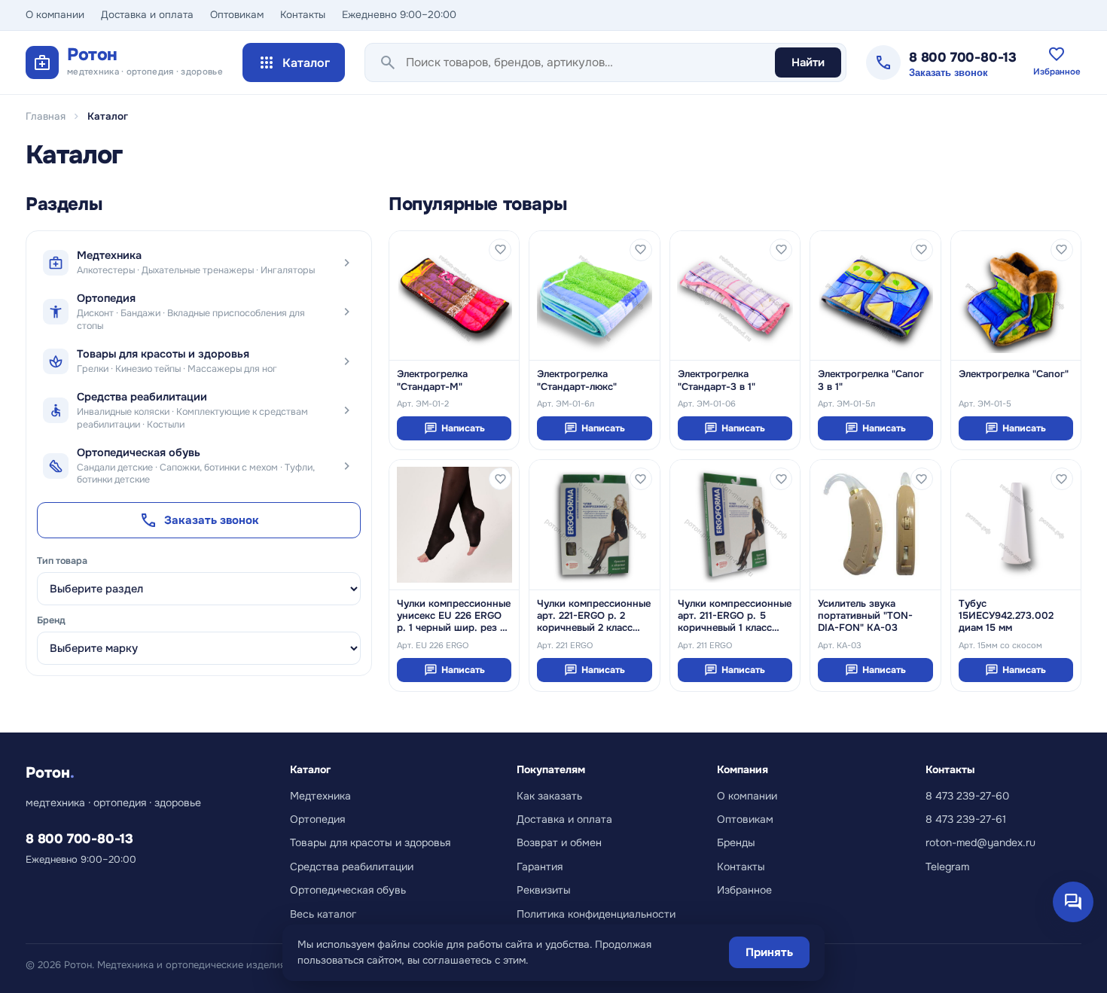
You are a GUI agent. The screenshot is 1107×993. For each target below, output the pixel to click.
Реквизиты (544, 890)
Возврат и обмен (559, 842)
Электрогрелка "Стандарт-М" (432, 380)
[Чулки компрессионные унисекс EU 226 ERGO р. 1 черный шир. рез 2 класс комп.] (454, 524)
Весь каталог (323, 914)
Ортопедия (317, 819)
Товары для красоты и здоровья (370, 842)
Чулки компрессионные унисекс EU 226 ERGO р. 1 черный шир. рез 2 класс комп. (454, 616)
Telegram (947, 866)
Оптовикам (237, 14)
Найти (808, 62)
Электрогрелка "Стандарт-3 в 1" (716, 380)
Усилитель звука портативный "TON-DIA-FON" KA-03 (865, 616)
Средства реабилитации (351, 866)
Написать (454, 428)
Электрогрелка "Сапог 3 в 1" (871, 380)
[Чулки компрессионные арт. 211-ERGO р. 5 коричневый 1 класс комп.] (735, 524)
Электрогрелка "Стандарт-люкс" (577, 380)
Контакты (302, 14)
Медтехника (320, 796)
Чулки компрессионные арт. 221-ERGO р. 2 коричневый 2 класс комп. (594, 616)
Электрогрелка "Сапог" (1014, 374)
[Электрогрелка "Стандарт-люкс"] (594, 295)
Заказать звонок (948, 73)
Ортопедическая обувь (348, 890)
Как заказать (549, 796)
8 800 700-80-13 (963, 57)
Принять (769, 952)
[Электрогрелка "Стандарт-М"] (454, 295)
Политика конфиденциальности (596, 914)
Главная (46, 116)
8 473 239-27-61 (966, 819)
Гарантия (540, 866)
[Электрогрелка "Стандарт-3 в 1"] (735, 295)
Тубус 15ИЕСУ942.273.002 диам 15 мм (1006, 616)
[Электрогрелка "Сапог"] (1016, 295)
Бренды (736, 842)
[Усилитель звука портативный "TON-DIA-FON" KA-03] (875, 524)
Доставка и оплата (147, 14)
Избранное (744, 890)
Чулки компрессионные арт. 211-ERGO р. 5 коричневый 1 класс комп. (734, 616)
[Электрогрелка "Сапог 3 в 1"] (875, 295)
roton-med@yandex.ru (980, 842)
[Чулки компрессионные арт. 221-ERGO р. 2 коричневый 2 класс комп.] (594, 524)
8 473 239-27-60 (967, 796)
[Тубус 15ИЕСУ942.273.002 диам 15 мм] (1016, 524)
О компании (55, 14)
